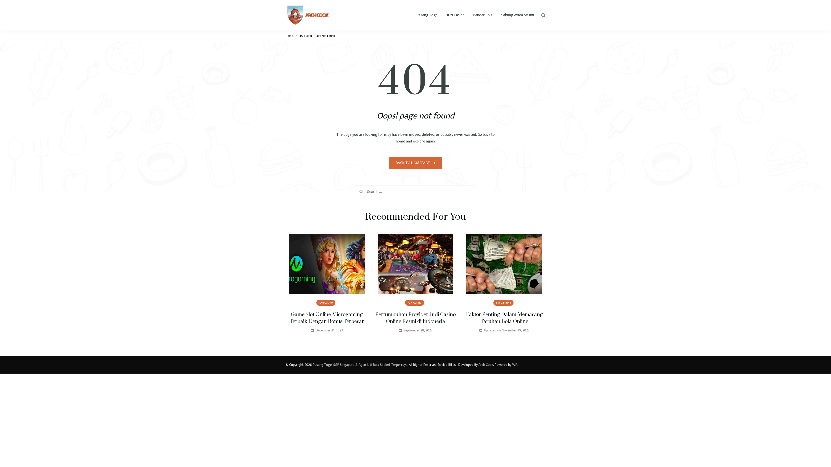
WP (514, 365)
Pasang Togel (427, 15)
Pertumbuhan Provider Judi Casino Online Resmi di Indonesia (415, 318)
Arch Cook (485, 365)
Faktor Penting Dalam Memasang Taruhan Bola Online (504, 318)
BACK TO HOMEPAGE (413, 163)
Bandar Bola (483, 15)
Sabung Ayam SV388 (517, 15)
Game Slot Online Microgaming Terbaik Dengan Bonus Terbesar (327, 318)
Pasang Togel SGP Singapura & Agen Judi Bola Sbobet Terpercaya (360, 365)
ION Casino (456, 15)
